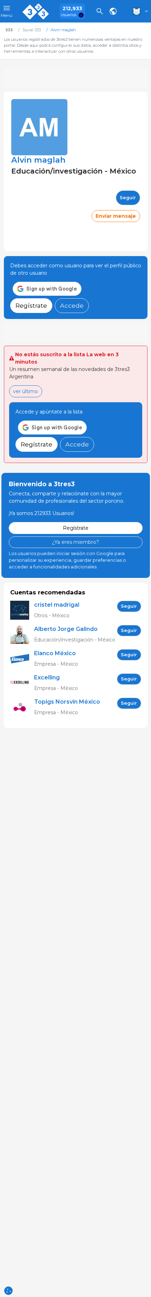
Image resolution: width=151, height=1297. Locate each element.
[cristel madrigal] (22, 610)
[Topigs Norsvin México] (22, 707)
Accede (72, 305)
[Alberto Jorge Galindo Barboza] (22, 634)
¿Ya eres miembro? (75, 542)
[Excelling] (22, 683)
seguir (128, 197)
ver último (25, 391)
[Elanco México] (22, 659)
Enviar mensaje (116, 216)
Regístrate (31, 305)
